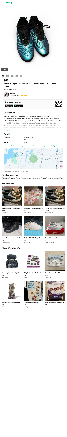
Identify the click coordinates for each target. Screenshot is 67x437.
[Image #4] (17, 76)
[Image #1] (3, 76)
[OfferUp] (8, 3)
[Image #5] (21, 76)
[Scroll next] (63, 178)
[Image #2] (7, 76)
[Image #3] (12, 76)
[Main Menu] (3, 3)
